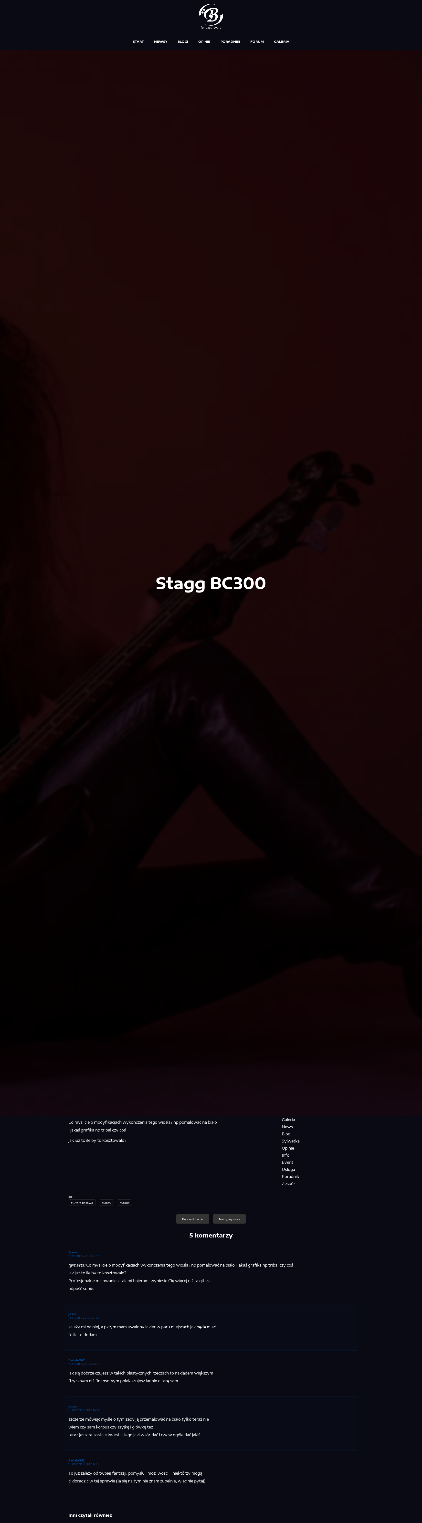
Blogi (183, 41)
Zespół (288, 1183)
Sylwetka (291, 1141)
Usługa (288, 1169)
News (287, 1126)
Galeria (281, 41)
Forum (257, 41)
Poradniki (230, 41)
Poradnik (290, 1176)
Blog (286, 1134)
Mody (107, 1202)
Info (285, 1155)
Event (287, 1162)
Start (138, 41)
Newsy (160, 41)
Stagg (125, 1202)
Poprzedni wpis (192, 1219)
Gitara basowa (83, 1202)
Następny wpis (229, 1219)
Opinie (204, 41)
